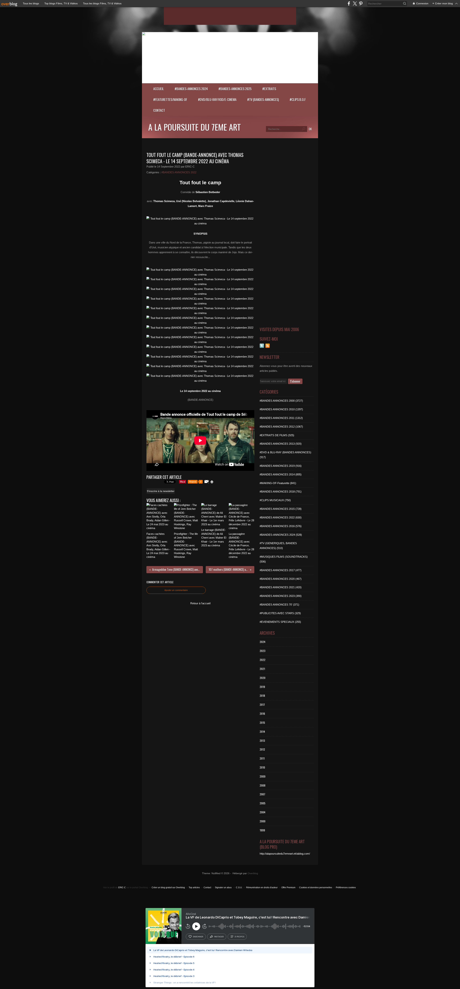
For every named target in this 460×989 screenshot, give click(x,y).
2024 (262, 642)
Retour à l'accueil (200, 603)
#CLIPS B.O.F (298, 99)
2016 (262, 713)
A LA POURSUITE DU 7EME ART (194, 127)
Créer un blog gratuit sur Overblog (168, 887)
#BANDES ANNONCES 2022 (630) (281, 517)
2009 (262, 776)
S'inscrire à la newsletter (160, 491)
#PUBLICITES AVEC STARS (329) (280, 613)
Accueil (158, 88)
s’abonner (198, 937)
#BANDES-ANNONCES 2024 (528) (281, 534)
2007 (262, 794)
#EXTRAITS (269, 88)
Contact (159, 110)
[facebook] (349, 3)
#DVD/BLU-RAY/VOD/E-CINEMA (217, 99)
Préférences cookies (346, 887)
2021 (262, 669)
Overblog (253, 873)
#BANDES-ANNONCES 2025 (235, 88)
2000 (262, 821)
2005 (262, 803)
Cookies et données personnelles (315, 887)
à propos (239, 937)
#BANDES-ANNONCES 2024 (191, 88)
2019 (262, 687)
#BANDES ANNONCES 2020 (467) (281, 578)
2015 (262, 722)
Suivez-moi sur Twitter (262, 346)
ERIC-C (122, 887)
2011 (262, 758)
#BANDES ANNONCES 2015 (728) (281, 508)
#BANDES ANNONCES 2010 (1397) (281, 409)
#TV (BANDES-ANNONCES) (263, 99)
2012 (262, 749)
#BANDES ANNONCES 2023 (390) (281, 595)
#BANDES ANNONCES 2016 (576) (281, 526)
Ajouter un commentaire (176, 590)
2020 (262, 678)
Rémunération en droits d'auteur (262, 887)
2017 (262, 704)
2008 (262, 785)
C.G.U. (239, 887)
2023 (262, 651)
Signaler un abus (223, 887)
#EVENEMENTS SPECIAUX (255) (280, 621)
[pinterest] (360, 3)
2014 (262, 731)
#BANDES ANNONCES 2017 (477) (281, 570)
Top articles (194, 887)
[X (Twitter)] (355, 3)
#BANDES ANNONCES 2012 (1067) (281, 426)
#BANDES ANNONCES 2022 (178, 172)
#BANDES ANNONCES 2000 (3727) (281, 400)
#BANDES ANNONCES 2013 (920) (281, 443)
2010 (262, 767)
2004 (262, 812)
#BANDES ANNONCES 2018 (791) (281, 491)
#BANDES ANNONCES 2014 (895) (281, 474)
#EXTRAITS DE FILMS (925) (277, 435)
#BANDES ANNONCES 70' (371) (279, 604)
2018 (262, 695)
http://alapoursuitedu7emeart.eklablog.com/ (285, 853)
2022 (262, 660)
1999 (262, 830)
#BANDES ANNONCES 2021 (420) (281, 587)
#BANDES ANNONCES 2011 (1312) (281, 417)
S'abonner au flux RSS (267, 346)
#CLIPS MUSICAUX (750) (275, 500)
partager (219, 937)
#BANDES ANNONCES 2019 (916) (281, 465)
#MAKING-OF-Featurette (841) (278, 483)
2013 (262, 740)
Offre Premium (288, 887)
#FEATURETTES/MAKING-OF (170, 99)
